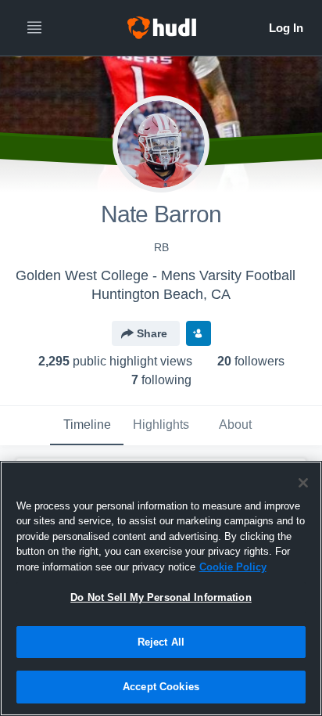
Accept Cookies (161, 687)
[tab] (86, 425)
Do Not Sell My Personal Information (161, 597)
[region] (161, 588)
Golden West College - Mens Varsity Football (155, 275)
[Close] (303, 483)
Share (152, 333)
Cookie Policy (233, 567)
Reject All (161, 642)
